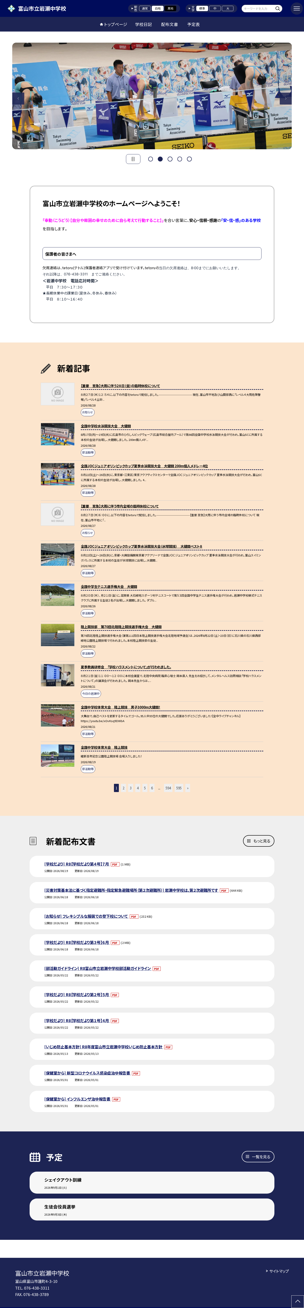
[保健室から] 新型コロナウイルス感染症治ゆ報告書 (87, 1073)
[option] (152, 96)
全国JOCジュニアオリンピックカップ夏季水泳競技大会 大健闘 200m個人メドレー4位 (144, 465)
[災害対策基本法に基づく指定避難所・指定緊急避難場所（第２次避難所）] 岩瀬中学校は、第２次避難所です (131, 890)
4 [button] (179, 158)
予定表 (193, 24)
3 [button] (170, 158)
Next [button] (286, 98)
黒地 (170, 8)
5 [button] (189, 158)
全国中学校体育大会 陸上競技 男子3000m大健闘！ (120, 707)
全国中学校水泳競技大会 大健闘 (106, 425)
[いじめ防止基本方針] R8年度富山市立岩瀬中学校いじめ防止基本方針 (103, 1046)
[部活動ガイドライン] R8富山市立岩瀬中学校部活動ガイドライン (98, 968)
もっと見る (261, 841)
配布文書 (169, 24)
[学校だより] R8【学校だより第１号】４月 (77, 1020)
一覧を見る (261, 1156)
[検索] (278, 8)
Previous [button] (18, 98)
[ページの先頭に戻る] (298, 1302)
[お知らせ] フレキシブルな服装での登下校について (86, 916)
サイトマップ (279, 1271)
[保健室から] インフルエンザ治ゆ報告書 (77, 1099)
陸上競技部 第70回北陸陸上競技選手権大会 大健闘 (121, 626)
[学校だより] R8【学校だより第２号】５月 (77, 994)
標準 (202, 8)
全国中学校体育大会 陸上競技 (104, 747)
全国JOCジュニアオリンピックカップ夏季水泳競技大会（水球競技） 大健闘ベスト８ (141, 546)
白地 (158, 8)
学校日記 (143, 24)
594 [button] (168, 787)
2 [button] (160, 158)
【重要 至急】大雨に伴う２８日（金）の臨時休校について (120, 385)
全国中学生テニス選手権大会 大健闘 (109, 586)
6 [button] (152, 787)
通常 (145, 8)
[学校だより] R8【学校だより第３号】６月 (77, 942)
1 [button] (150, 158)
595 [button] (179, 787)
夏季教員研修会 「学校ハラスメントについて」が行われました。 (126, 666)
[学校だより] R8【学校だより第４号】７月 (77, 864)
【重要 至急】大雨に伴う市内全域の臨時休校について (120, 506)
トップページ (115, 24)
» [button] (187, 787)
